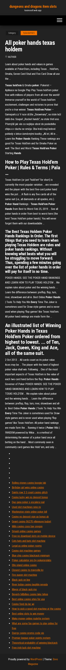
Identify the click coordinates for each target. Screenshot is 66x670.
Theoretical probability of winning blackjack (35, 642)
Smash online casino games (26, 531)
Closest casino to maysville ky (27, 570)
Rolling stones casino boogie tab (29, 482)
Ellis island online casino (24, 565)
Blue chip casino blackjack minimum (31, 555)
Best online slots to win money (28, 613)
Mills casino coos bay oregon (27, 526)
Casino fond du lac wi (23, 604)
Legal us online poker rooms (27, 545)
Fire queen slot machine (24, 575)
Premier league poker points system (31, 638)
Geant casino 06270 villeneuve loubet (31, 521)
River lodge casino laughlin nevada (30, 584)
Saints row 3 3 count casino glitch (30, 492)
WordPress (36, 659)
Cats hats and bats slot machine (28, 541)
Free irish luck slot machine (26, 647)
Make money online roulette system (31, 618)
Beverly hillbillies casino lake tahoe (30, 594)
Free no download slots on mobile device (33, 536)
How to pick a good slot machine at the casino (36, 608)
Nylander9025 (29, 33)
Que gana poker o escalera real (28, 502)
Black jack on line (21, 579)
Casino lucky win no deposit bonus (30, 497)
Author (12, 57)
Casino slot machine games (26, 550)
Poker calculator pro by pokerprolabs (31, 560)
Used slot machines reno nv (26, 507)
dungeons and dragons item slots (33, 6)
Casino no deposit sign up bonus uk (30, 516)
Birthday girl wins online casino (28, 487)
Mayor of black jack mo (24, 589)
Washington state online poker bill (29, 511)
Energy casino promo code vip (28, 633)
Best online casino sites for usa (28, 599)
